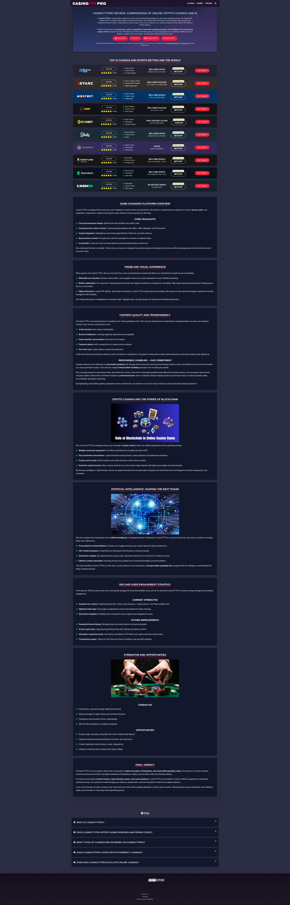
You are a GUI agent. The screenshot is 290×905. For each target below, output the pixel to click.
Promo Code (177, 68)
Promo (208, 3)
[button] (145, 822)
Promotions (169, 38)
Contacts (145, 900)
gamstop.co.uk (186, 43)
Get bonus (202, 70)
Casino (190, 3)
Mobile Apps (152, 38)
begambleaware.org (173, 43)
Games (200, 3)
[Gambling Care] (133, 885)
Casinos (135, 38)
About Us (145, 896)
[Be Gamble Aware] (133, 880)
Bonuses (121, 38)
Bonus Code (177, 158)
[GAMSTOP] (156, 880)
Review (109, 69)
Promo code (178, 120)
